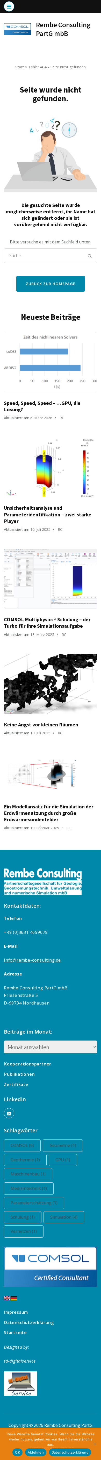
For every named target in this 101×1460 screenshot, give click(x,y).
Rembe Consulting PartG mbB (63, 29)
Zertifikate (16, 1084)
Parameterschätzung (34, 1203)
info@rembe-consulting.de (32, 960)
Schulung (23, 1217)
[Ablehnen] (94, 1443)
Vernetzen (24, 1231)
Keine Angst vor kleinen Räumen (41, 725)
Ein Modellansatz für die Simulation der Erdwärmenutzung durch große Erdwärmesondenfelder (48, 813)
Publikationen (19, 1074)
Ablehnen (36, 1452)
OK (17, 1452)
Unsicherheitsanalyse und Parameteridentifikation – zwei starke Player (47, 514)
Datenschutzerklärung (29, 1322)
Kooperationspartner (27, 1064)
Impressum (16, 1312)
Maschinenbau (28, 1174)
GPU (62, 1160)
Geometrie (62, 1145)
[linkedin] (9, 1113)
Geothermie (25, 1160)
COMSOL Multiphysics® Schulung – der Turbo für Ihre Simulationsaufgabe (47, 622)
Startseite (15, 1332)
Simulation (63, 1217)
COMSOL (22, 1145)
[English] (7, 1297)
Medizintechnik (29, 1188)
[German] (14, 1297)
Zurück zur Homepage (50, 283)
